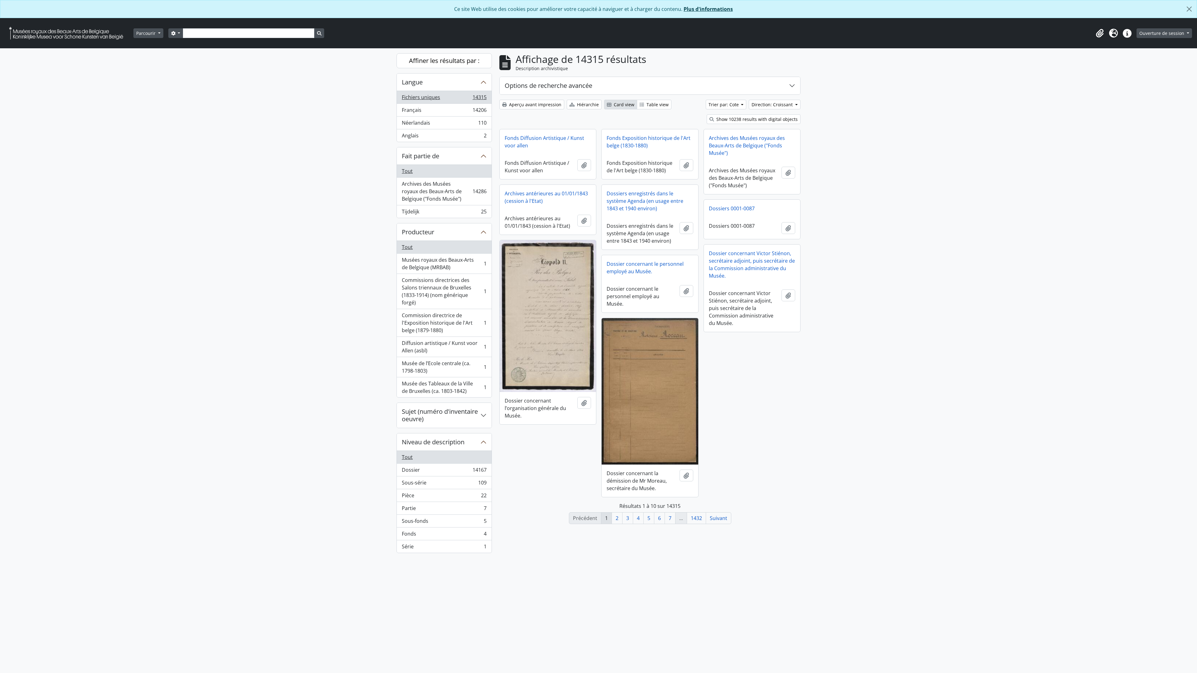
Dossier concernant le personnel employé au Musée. (645, 267)
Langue (412, 82)
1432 (696, 518)
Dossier (444, 471)
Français (444, 112)
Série (444, 548)
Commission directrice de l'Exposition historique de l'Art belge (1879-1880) (444, 323)
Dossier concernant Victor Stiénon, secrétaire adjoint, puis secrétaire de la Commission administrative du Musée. (752, 264)
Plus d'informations (708, 9)
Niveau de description (433, 442)
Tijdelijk (444, 213)
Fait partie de (420, 156)
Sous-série (444, 484)
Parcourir (146, 33)
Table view (657, 104)
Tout (407, 171)
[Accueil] (68, 33)
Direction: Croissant (773, 104)
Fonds (444, 535)
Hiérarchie (587, 104)
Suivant (718, 518)
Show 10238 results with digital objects (756, 119)
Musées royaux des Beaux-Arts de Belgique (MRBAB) (444, 263)
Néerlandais (444, 124)
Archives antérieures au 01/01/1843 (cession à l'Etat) (546, 197)
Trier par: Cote (724, 104)
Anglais (444, 137)
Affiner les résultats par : (444, 60)
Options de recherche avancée (548, 85)
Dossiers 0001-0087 (732, 208)
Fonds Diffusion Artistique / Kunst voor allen (544, 142)
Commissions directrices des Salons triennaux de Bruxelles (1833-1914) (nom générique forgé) (444, 291)
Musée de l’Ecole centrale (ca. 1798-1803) (444, 367)
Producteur (418, 232)
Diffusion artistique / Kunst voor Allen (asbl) (444, 347)
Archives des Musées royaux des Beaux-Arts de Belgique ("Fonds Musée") (444, 191)
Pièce (444, 497)
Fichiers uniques (444, 99)
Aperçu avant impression (534, 104)
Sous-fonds (444, 522)
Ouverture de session (1162, 33)
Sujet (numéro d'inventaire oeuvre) (440, 415)
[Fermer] (1189, 9)
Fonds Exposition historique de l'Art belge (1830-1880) (648, 142)
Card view (623, 104)
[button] (1100, 33)
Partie (444, 510)
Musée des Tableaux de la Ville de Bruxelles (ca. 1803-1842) (444, 387)
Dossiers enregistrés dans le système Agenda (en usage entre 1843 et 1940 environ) (645, 201)
